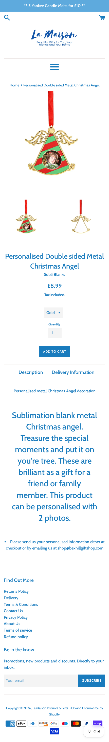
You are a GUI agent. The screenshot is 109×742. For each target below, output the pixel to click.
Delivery (11, 597)
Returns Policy (16, 591)
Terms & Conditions (21, 604)
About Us (12, 623)
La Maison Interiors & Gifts (50, 708)
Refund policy (16, 636)
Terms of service (18, 630)
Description (31, 372)
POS (72, 708)
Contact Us (13, 610)
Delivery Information (73, 372)
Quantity (54, 324)
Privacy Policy (16, 617)
